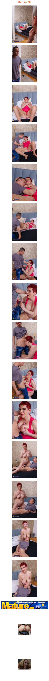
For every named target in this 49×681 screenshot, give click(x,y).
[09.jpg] (24, 341)
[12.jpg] (24, 460)
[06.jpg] (24, 222)
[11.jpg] (24, 420)
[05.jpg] (24, 183)
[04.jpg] (24, 143)
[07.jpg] (24, 262)
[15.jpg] (24, 579)
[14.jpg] (24, 539)
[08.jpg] (24, 302)
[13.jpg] (24, 500)
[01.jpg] (24, 24)
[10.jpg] (24, 381)
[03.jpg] (24, 104)
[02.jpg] (24, 64)
